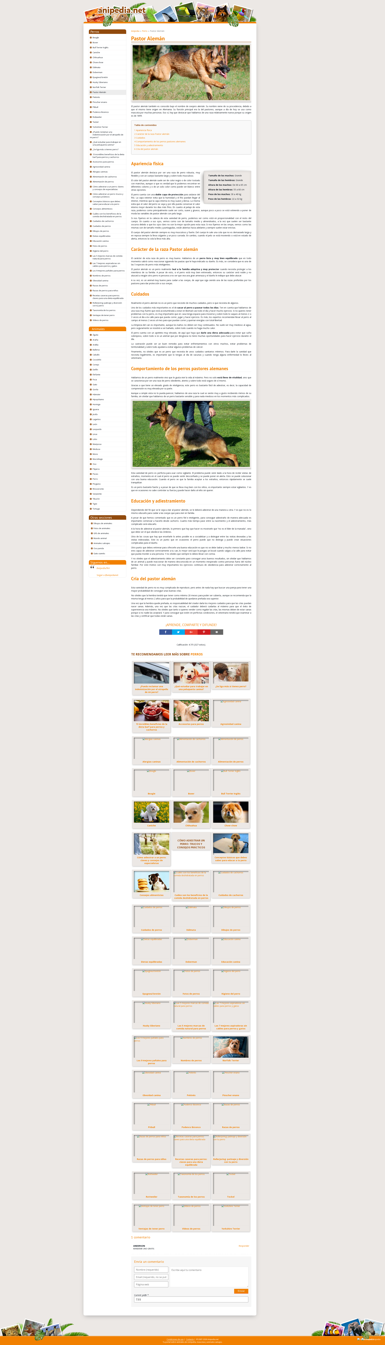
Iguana (96, 409)
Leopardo (97, 429)
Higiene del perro (100, 251)
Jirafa (95, 414)
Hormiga (96, 404)
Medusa (96, 449)
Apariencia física (143, 130)
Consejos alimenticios (102, 208)
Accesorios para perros (103, 161)
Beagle (96, 37)
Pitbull (95, 107)
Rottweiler (97, 117)
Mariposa (97, 444)
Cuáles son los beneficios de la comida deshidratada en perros (107, 215)
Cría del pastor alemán (146, 149)
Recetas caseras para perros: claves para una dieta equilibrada (108, 297)
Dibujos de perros (101, 231)
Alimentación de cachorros (105, 176)
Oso (94, 464)
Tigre (95, 503)
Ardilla (95, 344)
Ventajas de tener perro (104, 315)
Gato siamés (99, 553)
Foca (95, 379)
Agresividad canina (101, 166)
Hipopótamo (98, 399)
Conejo (96, 364)
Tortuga (96, 508)
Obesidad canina (100, 280)
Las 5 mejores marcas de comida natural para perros (107, 257)
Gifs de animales (101, 533)
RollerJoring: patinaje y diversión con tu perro (107, 304)
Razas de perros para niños (105, 290)
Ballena (96, 349)
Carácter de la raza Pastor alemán (151, 134)
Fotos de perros (100, 246)
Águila (95, 334)
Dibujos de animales (103, 523)
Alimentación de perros (103, 181)
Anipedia (135, 31)
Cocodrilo (97, 359)
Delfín (95, 369)
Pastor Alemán (99, 92)
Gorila (95, 389)
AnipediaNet (103, 568)
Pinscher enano (100, 102)
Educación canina (101, 241)
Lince (95, 434)
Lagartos (97, 419)
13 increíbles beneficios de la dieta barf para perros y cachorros (108, 155)
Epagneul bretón (100, 77)
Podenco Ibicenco (101, 112)
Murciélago (98, 459)
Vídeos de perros (100, 320)
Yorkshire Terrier (100, 127)
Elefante (96, 374)
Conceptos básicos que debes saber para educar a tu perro (106, 202)
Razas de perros (100, 285)
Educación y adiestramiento (148, 145)
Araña (95, 339)
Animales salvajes (102, 543)
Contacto (190, 1339)
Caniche (96, 52)
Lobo (95, 439)
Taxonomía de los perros (104, 310)
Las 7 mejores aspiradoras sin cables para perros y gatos (106, 264)
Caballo (96, 354)
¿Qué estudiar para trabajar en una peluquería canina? (107, 143)
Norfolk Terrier (99, 87)
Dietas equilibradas (102, 236)
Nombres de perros (102, 275)
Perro (95, 479)
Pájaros (96, 469)
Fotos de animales (102, 528)
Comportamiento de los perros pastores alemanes (160, 141)
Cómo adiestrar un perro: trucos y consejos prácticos (108, 195)
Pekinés (96, 97)
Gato (95, 384)
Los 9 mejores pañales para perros (109, 270)
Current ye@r (141, 1295)
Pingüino (97, 484)
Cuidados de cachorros (103, 221)
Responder (244, 1245)
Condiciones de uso (175, 1339)
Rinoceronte (98, 488)
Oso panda (99, 548)
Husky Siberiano (100, 82)
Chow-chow (98, 62)
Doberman (97, 72)
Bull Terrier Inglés (100, 47)
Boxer (95, 42)
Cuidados (139, 137)
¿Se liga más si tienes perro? (106, 149)
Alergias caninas (100, 171)
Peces (95, 474)
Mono (95, 454)
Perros (94, 32)
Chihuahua (98, 57)
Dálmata (96, 67)
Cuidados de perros (102, 226)
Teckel (96, 122)
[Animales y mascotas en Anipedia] (121, 11)
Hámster (96, 394)
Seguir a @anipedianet (107, 575)
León (95, 424)
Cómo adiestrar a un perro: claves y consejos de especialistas (108, 188)
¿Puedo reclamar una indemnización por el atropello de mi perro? (106, 135)
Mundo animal (100, 538)
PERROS (197, 654)
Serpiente (97, 493)
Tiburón (96, 498)
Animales (98, 329)
